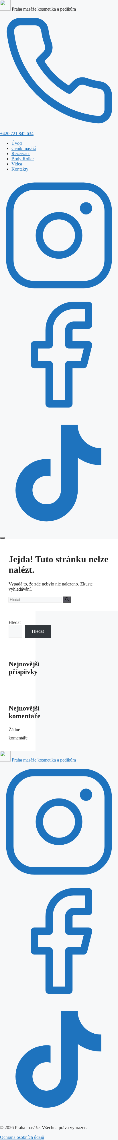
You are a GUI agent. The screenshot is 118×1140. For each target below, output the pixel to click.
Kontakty (19, 169)
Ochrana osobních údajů (22, 1137)
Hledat (15, 622)
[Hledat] (67, 599)
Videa (16, 163)
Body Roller (22, 158)
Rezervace (20, 153)
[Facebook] (59, 412)
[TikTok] (59, 531)
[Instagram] (59, 292)
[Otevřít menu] (2, 538)
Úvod (16, 143)
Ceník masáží (23, 148)
